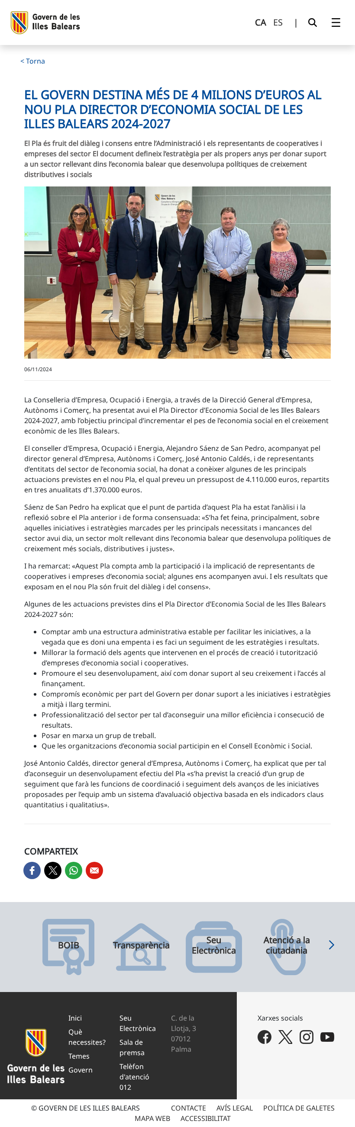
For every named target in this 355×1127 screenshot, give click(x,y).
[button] (331, 947)
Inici (75, 1018)
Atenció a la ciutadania (287, 945)
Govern (80, 1070)
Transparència (141, 945)
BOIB (68, 945)
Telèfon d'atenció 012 (134, 1077)
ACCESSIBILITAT (206, 1118)
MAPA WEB (152, 1118)
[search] (313, 22)
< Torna (32, 61)
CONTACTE (188, 1108)
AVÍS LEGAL (234, 1108)
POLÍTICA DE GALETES (299, 1108)
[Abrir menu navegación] (336, 22)
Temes (79, 1056)
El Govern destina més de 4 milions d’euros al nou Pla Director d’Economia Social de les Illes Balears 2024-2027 (173, 109)
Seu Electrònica (214, 945)
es (278, 22)
